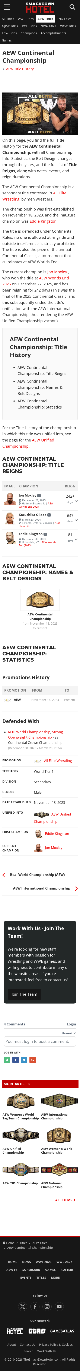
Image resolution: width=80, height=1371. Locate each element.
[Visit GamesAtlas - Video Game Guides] (62, 1331)
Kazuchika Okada (33, 515)
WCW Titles (68, 26)
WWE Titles (26, 19)
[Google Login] (32, 1060)
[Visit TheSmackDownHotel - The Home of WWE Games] (15, 1331)
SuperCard (31, 1270)
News (26, 1262)
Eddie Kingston (43, 221)
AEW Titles (45, 19)
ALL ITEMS (64, 1200)
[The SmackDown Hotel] (40, 7)
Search (28, 1351)
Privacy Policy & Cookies (56, 1345)
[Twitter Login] (24, 1060)
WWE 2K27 (64, 1262)
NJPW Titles (10, 26)
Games (7, 40)
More (55, 1278)
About (11, 1345)
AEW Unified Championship (52, 818)
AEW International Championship (54, 1116)
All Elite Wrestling (58, 760)
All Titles (8, 19)
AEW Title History (20, 69)
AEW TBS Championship (20, 1183)
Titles (41, 1278)
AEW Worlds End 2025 (36, 505)
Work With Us (47, 1351)
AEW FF (11, 1270)
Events (25, 1278)
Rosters (67, 1270)
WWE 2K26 (43, 1262)
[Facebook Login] (15, 1060)
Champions (29, 33)
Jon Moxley (57, 271)
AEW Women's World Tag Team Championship (21, 1116)
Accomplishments (53, 33)
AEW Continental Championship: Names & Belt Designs (40, 387)
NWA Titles (48, 26)
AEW (17, 700)
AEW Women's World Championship (57, 1151)
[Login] (7, 1060)
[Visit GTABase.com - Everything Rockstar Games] (37, 1331)
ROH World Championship (29, 732)
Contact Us (27, 1345)
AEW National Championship (52, 1185)
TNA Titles (64, 19)
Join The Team (24, 994)
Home (12, 1262)
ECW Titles (9, 33)
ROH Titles (29, 26)
